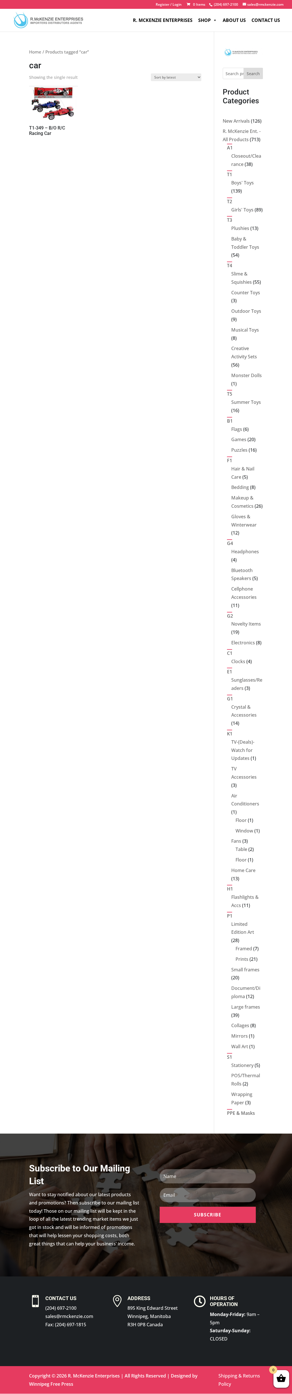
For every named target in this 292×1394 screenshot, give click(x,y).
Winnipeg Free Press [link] (51, 1384)
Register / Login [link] (169, 5)
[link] (225, 4)
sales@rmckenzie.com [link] (69, 1316)
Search (253, 73)
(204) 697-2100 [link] (60, 1308)
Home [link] (35, 52)
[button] (208, 1215)
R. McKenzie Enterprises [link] (162, 20)
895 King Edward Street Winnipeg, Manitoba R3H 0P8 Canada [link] (152, 1316)
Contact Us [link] (266, 20)
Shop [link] (204, 20)
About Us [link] (234, 20)
